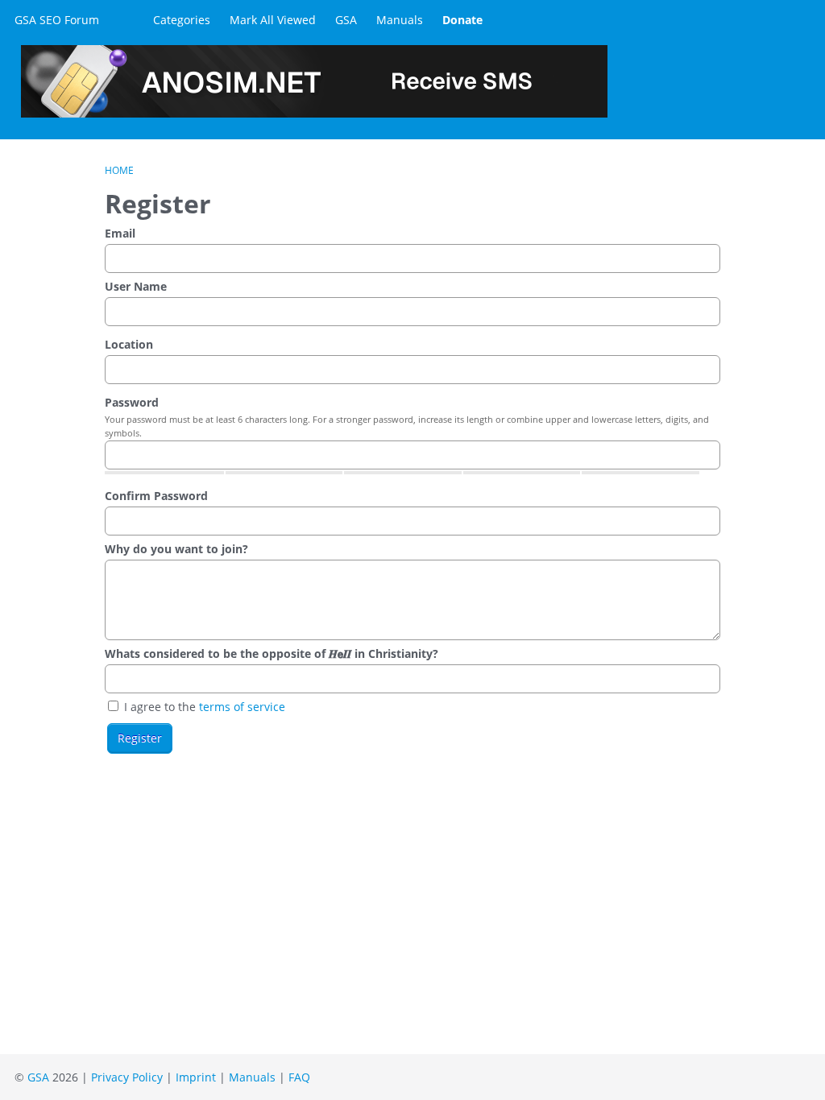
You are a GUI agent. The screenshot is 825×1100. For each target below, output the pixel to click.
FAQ (299, 1077)
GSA (346, 19)
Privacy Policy (127, 1077)
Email (120, 233)
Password (132, 402)
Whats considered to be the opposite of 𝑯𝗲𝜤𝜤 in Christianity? (271, 653)
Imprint (196, 1077)
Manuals (399, 19)
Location (129, 344)
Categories (181, 19)
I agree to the (203, 706)
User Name (136, 286)
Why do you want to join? (176, 548)
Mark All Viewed (273, 19)
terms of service (242, 706)
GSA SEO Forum (57, 19)
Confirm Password (156, 495)
